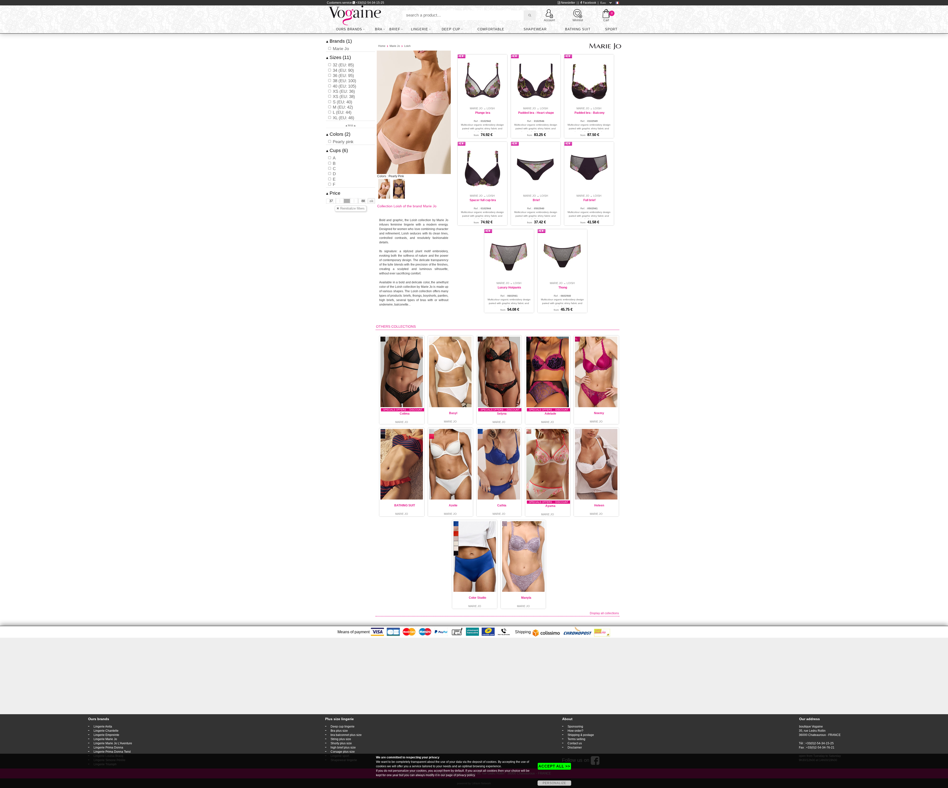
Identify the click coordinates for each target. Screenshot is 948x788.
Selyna (502, 413)
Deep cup (451, 29)
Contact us (575, 743)
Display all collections (604, 613)
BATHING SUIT (404, 505)
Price (333, 193)
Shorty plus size (341, 743)
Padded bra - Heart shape (536, 113)
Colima (405, 413)
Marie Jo (395, 45)
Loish (407, 45)
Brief (394, 29)
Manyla (526, 597)
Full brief (589, 200)
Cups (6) (337, 150)
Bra (378, 29)
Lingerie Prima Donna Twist (112, 751)
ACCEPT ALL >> (554, 766)
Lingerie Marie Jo (105, 739)
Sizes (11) (338, 57)
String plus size (341, 739)
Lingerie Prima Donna (108, 747)
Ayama (550, 506)
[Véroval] (354, 15)
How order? (575, 730)
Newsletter (567, 2)
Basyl (453, 413)
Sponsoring (575, 726)
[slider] (340, 200)
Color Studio (477, 597)
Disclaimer (575, 747)
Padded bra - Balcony (589, 113)
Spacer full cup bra (483, 200)
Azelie (453, 505)
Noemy (599, 413)
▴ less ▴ (351, 125)
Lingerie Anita (103, 726)
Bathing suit (578, 29)
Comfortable (490, 29)
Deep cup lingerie (343, 726)
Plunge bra (482, 113)
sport (611, 29)
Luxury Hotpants (509, 287)
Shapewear (535, 29)
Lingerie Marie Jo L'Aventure (113, 743)
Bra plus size (339, 730)
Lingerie (419, 29)
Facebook (589, 2)
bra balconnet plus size (346, 735)
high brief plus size (343, 747)
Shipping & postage (581, 735)
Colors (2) (338, 134)
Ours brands (349, 29)
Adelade (550, 413)
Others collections (396, 326)
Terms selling (576, 739)
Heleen (599, 505)
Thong (562, 287)
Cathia (501, 505)
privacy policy (466, 775)
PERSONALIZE (554, 783)
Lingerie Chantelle (106, 730)
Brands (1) (339, 41)
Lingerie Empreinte (106, 735)
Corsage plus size (343, 751)
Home (381, 45)
